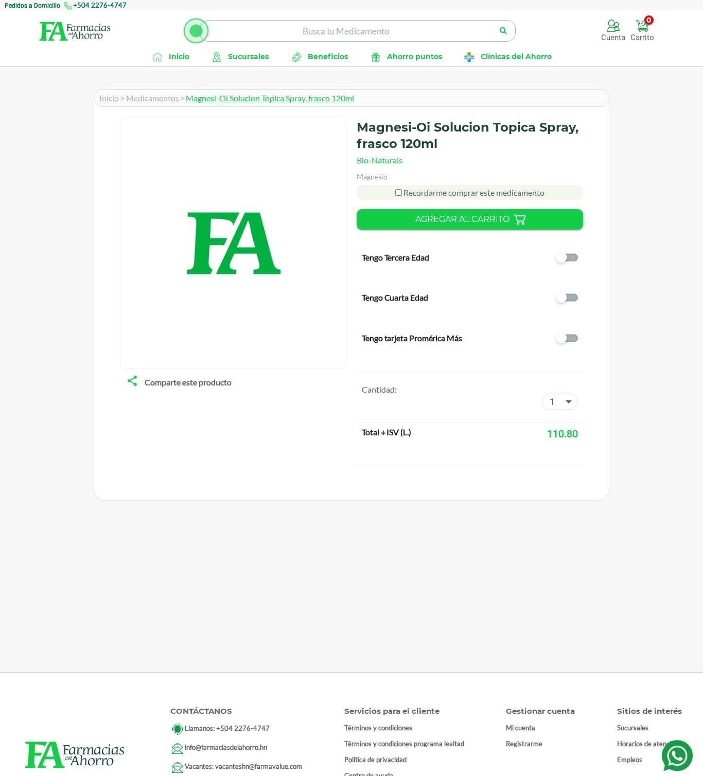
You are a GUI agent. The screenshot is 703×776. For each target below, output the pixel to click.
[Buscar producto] (503, 31)
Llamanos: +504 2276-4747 (227, 728)
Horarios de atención (647, 744)
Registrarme (524, 744)
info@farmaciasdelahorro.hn (226, 747)
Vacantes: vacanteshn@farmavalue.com (243, 766)
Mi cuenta (520, 728)
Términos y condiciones (378, 728)
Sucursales (632, 728)
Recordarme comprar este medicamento (473, 192)
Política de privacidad (375, 759)
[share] (132, 381)
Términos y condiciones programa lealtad (404, 744)
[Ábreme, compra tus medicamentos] (196, 31)
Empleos (629, 759)
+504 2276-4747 (100, 5)
